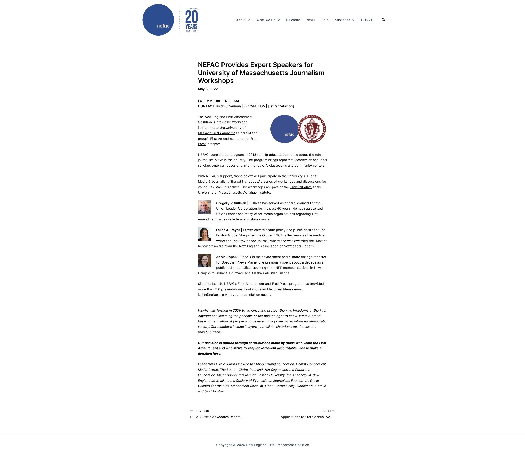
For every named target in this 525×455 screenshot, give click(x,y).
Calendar (293, 20)
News (311, 20)
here (216, 353)
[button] (248, 20)
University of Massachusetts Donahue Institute (234, 192)
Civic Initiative (301, 187)
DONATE (367, 20)
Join (325, 20)
